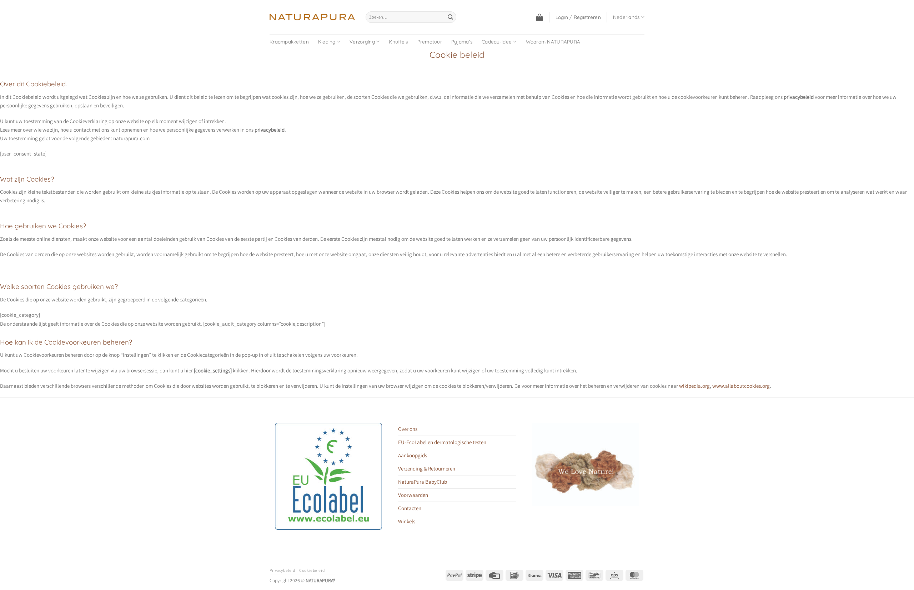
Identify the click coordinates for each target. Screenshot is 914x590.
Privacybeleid (282, 570)
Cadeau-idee (497, 42)
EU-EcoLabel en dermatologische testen (442, 442)
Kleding (327, 42)
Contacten (409, 508)
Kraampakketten (289, 42)
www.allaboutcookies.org (741, 385)
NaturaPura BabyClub (422, 481)
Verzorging (362, 42)
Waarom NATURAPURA (553, 42)
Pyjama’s (461, 42)
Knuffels (398, 42)
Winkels (406, 521)
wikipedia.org (694, 385)
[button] (539, 17)
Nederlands (626, 17)
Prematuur (429, 42)
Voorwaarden (413, 495)
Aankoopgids (412, 455)
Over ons (407, 429)
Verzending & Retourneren (426, 468)
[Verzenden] (450, 17)
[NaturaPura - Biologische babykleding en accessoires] (312, 17)
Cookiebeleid (312, 570)
